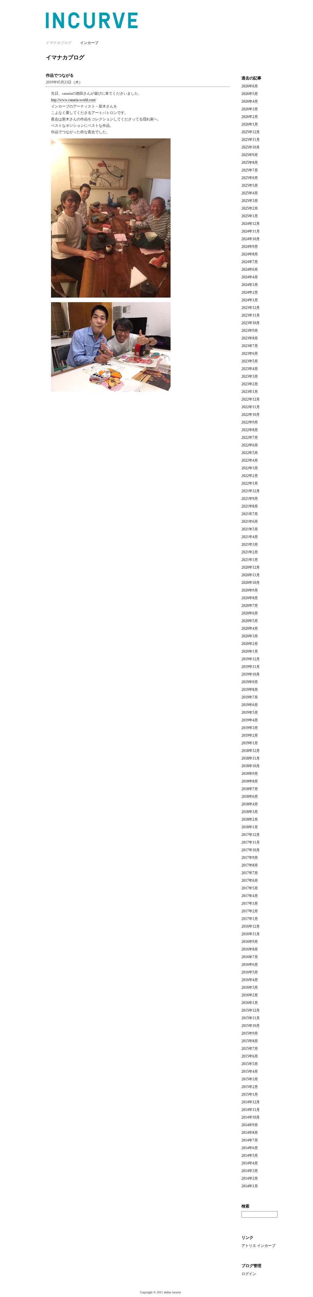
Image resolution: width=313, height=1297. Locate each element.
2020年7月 (249, 605)
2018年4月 (249, 804)
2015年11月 (250, 1018)
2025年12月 (250, 132)
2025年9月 (249, 155)
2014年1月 (249, 1186)
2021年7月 (249, 514)
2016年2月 (249, 995)
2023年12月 (250, 308)
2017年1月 (249, 919)
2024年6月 (249, 269)
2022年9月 (249, 422)
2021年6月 (249, 521)
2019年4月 (249, 720)
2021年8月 (249, 506)
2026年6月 (249, 86)
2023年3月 (249, 376)
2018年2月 (249, 819)
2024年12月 (250, 224)
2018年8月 (249, 781)
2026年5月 (249, 94)
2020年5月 (249, 621)
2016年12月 (250, 926)
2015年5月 (249, 1064)
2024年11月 (250, 231)
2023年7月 (249, 346)
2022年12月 (250, 399)
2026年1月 (249, 124)
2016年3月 (249, 987)
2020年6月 (249, 613)
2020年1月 (249, 651)
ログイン (248, 1274)
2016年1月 (249, 1003)
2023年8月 (249, 338)
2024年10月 (250, 239)
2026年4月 (249, 101)
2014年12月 (250, 1102)
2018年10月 (250, 766)
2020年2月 (249, 644)
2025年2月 (249, 208)
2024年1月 (249, 300)
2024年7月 (249, 262)
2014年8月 (249, 1132)
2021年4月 (249, 537)
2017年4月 (249, 896)
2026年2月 (249, 117)
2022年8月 (249, 430)
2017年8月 (249, 865)
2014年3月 (249, 1171)
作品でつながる (60, 75)
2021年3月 (249, 544)
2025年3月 (249, 201)
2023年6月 (249, 353)
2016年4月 (249, 980)
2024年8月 (249, 254)
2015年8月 (249, 1041)
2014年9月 (249, 1125)
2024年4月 (249, 277)
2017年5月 (249, 888)
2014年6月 (249, 1148)
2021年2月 (249, 552)
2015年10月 (250, 1026)
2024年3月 (249, 285)
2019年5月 (249, 712)
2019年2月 (249, 735)
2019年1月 (249, 743)
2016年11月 (250, 934)
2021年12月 (250, 491)
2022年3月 (249, 468)
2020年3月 (249, 636)
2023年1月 (249, 392)
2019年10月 (250, 674)
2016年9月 (249, 942)
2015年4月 (249, 1071)
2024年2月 (249, 292)
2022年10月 (250, 414)
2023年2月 (249, 384)
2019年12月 (250, 659)
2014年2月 (249, 1178)
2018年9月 (249, 773)
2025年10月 (250, 147)
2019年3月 (249, 728)
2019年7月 (249, 697)
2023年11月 (250, 315)
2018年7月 (249, 789)
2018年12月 (250, 751)
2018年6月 (249, 796)
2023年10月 (250, 323)
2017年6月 (249, 880)
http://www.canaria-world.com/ (73, 100)
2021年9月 (249, 498)
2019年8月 (249, 689)
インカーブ (89, 43)
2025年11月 (250, 139)
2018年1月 (249, 827)
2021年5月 (249, 529)
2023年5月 (249, 361)
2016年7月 (249, 957)
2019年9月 (249, 682)
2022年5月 (249, 453)
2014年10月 (250, 1117)
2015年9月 (249, 1033)
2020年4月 (249, 628)
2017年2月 (249, 911)
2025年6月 (249, 178)
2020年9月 (249, 590)
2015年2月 (249, 1087)
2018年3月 (249, 812)
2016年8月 (249, 949)
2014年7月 (249, 1140)
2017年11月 (250, 842)
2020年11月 (250, 575)
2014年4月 (249, 1163)
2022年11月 (250, 407)
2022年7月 (249, 437)
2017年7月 (249, 873)
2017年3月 (249, 903)
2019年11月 (250, 667)
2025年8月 (249, 162)
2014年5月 (249, 1155)
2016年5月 (249, 972)
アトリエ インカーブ (258, 1246)
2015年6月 (249, 1056)
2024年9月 (249, 246)
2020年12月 (250, 567)
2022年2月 (249, 476)
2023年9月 (249, 330)
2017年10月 (250, 850)
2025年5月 (249, 185)
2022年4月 (249, 460)
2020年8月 (249, 598)
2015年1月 (249, 1094)
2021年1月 (249, 560)
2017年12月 (250, 835)
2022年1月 (249, 483)
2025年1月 (249, 216)
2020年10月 (250, 583)
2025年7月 (249, 170)
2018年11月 (250, 758)
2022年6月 (249, 445)
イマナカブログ (65, 57)
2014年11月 (250, 1110)
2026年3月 (249, 109)
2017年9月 (249, 858)
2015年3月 (249, 1079)
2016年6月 (249, 964)
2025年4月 (249, 193)
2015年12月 (250, 1010)
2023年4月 (249, 369)
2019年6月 (249, 705)
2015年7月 (249, 1048)
